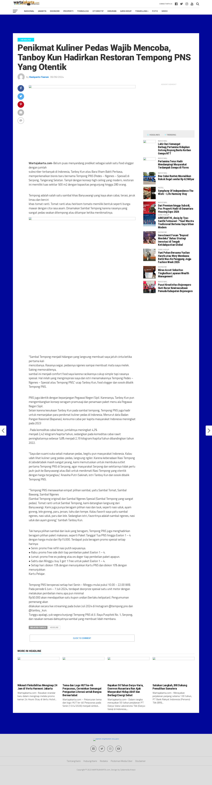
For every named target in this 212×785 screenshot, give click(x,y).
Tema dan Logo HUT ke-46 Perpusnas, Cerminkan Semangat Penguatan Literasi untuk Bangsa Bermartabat (82, 690)
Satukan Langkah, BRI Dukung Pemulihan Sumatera (170, 686)
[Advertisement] (106, 24)
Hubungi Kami (90, 761)
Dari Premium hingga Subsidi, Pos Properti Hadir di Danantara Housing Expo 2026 (175, 208)
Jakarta (42, 11)
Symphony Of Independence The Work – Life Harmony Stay (175, 192)
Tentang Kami (74, 761)
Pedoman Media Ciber (121, 761)
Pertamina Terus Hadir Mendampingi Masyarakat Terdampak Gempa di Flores (173, 164)
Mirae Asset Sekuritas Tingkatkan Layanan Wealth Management (173, 273)
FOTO (155, 11)
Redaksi (104, 761)
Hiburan (111, 11)
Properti (68, 11)
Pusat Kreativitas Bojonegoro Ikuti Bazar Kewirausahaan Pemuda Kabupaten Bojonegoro (175, 288)
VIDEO (165, 11)
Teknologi (83, 11)
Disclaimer (140, 761)
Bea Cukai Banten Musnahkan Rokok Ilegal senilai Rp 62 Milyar (176, 177)
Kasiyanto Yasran (39, 77)
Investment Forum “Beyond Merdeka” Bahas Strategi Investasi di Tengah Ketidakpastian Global (173, 240)
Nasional (29, 11)
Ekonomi (55, 11)
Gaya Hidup (125, 11)
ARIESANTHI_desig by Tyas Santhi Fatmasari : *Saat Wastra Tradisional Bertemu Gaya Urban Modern (176, 222)
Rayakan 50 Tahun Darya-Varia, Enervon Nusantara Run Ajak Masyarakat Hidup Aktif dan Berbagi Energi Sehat (125, 690)
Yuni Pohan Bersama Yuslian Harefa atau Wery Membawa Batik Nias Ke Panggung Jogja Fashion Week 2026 (174, 257)
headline (54, 627)
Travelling (141, 11)
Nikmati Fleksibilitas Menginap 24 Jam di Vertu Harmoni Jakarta (37, 686)
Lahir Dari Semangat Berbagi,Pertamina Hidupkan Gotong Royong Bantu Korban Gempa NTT (174, 148)
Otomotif (98, 11)
